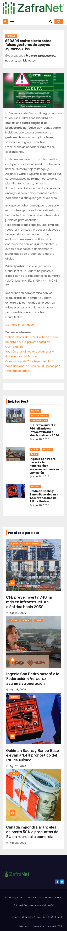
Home (13, 917)
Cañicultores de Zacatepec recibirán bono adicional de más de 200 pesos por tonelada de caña (32, 366)
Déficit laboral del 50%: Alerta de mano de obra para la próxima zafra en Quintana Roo (31, 342)
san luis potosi (27, 61)
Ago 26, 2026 (41, 505)
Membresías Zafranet (49, 917)
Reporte (10, 61)
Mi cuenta (24, 926)
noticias (11, 36)
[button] (50, 21)
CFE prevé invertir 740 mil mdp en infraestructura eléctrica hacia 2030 (44, 430)
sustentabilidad (39, 420)
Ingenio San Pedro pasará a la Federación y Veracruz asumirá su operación (44, 465)
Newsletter (39, 926)
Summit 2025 (54, 926)
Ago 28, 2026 (41, 439)
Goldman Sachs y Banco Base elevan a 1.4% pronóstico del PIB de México (44, 496)
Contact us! (28, 917)
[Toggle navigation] (12, 21)
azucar (34, 449)
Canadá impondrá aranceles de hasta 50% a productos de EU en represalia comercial (32, 832)
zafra (34, 454)
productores (46, 56)
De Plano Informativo (19, 325)
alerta (33, 56)
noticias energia (39, 415)
